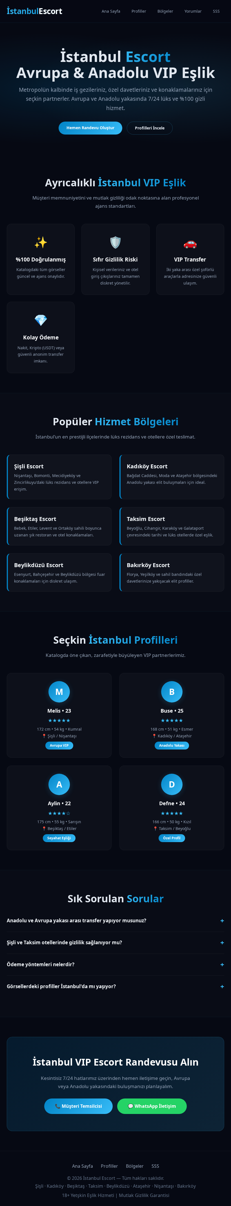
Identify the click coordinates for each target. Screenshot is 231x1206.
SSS (216, 11)
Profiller (139, 11)
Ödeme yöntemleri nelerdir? (115, 964)
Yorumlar (193, 11)
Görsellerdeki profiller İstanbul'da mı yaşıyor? (115, 986)
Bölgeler (165, 11)
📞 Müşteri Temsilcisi (78, 1106)
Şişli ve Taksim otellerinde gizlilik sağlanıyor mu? (115, 942)
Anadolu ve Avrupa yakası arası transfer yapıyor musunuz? (115, 920)
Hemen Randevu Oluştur (90, 127)
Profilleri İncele (150, 128)
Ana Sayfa (111, 11)
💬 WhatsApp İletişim (152, 1106)
